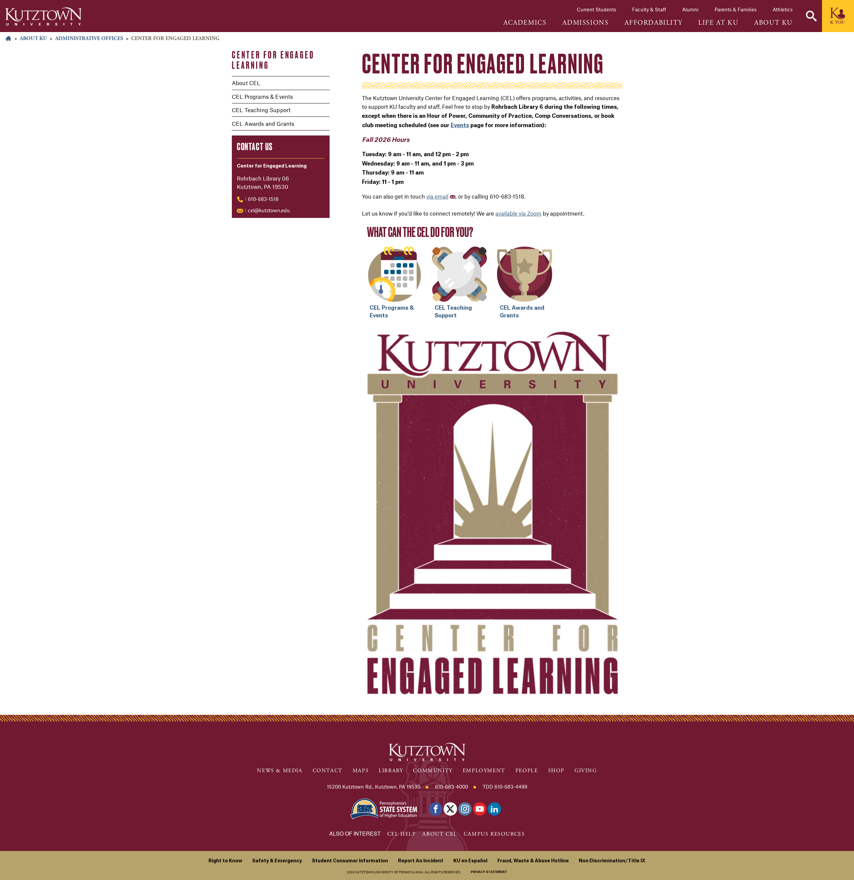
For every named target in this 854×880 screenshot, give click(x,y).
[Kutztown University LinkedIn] (494, 809)
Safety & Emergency (277, 861)
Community (432, 770)
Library (391, 770)
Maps (361, 770)
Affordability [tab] (653, 23)
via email (437, 196)
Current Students (596, 9)
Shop (556, 770)
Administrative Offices (89, 38)
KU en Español (470, 861)
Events (460, 125)
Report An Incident (420, 861)
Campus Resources (494, 834)
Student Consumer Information (350, 861)
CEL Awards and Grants (263, 123)
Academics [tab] (524, 23)
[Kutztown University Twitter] (450, 809)
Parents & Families (736, 9)
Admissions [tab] (585, 23)
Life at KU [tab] (718, 23)
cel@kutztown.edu (269, 210)
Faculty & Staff (649, 9)
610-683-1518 (263, 199)
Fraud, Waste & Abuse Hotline (533, 861)
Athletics (783, 9)
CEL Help (401, 834)
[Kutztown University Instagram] (465, 809)
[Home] (43, 16)
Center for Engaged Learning (273, 60)
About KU (33, 38)
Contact (328, 770)
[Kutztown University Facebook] (435, 809)
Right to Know (225, 861)
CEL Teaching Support (261, 109)
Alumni (690, 9)
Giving (585, 770)
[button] (811, 16)
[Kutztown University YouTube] (479, 809)
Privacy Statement (489, 872)
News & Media (279, 770)
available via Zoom (518, 213)
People (526, 770)
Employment (484, 770)
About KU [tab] (773, 23)
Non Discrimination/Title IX (612, 861)
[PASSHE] (383, 808)
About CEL (246, 82)
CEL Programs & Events (262, 96)
